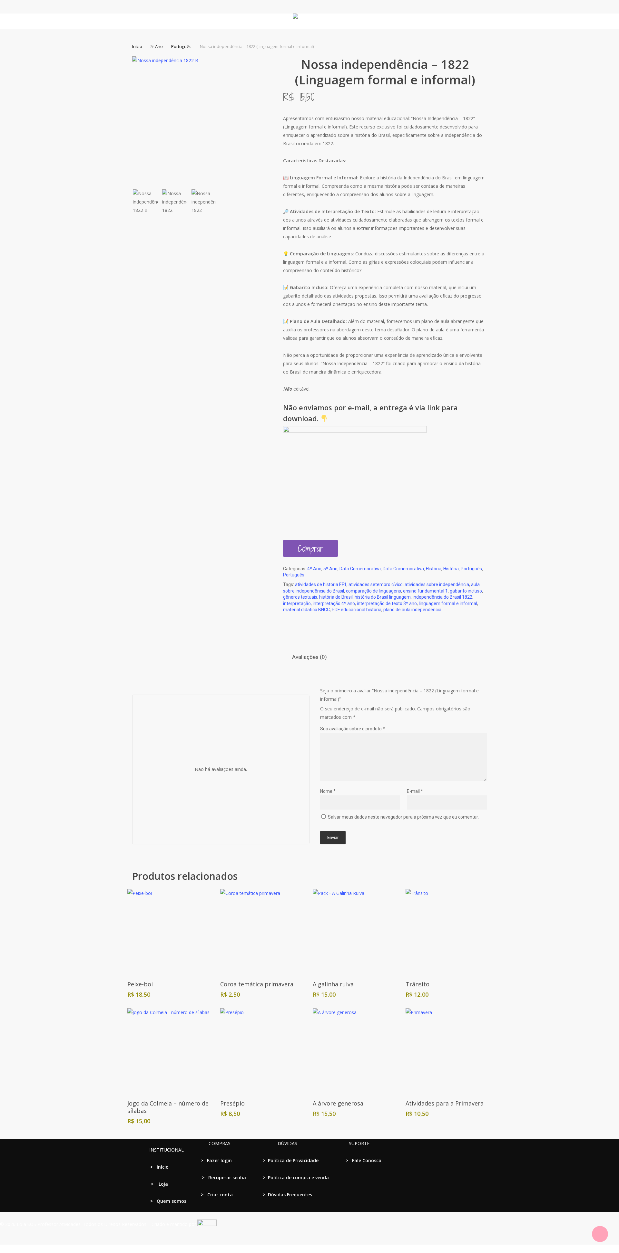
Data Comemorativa (360, 568)
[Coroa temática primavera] (263, 931)
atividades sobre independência (437, 584)
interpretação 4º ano (334, 603)
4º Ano (314, 568)
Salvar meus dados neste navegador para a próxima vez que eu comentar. (403, 817)
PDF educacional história (356, 609)
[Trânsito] (448, 931)
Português (181, 46)
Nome (328, 791)
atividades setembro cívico (376, 584)
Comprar (310, 548)
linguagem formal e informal (448, 603)
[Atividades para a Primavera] (448, 1051)
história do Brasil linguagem (383, 597)
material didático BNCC (306, 609)
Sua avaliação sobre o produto (352, 728)
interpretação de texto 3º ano (387, 603)
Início (137, 46)
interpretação (297, 603)
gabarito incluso (466, 590)
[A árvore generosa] (355, 1051)
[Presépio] (263, 1051)
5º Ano (157, 46)
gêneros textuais (300, 597)
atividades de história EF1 (321, 584)
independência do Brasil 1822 (442, 597)
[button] (309, 1249)
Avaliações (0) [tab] (309, 657)
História (433, 568)
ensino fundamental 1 (425, 590)
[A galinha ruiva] (355, 931)
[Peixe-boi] (170, 931)
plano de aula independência (412, 609)
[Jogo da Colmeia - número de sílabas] (170, 1051)
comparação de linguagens (373, 590)
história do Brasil (336, 597)
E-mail (415, 791)
